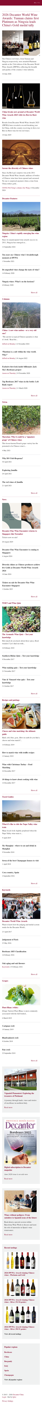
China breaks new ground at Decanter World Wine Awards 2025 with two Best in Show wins (21, 115)
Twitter (27, 9)
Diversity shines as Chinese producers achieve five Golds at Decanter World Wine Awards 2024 (21, 567)
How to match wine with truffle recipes (18, 752)
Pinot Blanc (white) (10, 1007)
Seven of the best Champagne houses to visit (20, 860)
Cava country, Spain (10, 872)
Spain (6, 1370)
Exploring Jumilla (9, 470)
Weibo (17, 9)
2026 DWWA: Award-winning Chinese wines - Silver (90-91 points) (19, 1328)
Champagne (9, 1375)
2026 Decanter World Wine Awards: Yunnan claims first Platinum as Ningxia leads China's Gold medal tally (20, 20)
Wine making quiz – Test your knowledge (19, 667)
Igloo (14, 1397)
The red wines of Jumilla (12, 482)
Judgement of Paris (10, 939)
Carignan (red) (8, 1026)
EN (35, 3)
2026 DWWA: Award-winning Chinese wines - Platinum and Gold (19, 1274)
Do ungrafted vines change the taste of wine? (20, 269)
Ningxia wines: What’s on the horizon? (18, 281)
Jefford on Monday (9, 344)
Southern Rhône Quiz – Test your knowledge (20, 656)
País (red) (6, 1049)
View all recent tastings (12, 1334)
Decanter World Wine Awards (14, 921)
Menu (3, 3)
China (6, 1357)
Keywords (6, 967)
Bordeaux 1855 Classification (14, 951)
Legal (4, 1397)
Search (7, 3)
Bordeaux (8, 1352)
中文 (38, 3)
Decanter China (21, 3)
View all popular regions (13, 1380)
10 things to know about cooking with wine (20, 779)
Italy (6, 1366)
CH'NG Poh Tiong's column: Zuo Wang (16, 188)
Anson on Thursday (9, 373)
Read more (8, 1107)
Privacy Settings (7, 1401)
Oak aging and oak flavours (13, 963)
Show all (34, 292)
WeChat (22, 9)
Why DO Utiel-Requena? (12, 458)
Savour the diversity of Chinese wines (17, 168)
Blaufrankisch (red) (10, 1038)
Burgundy (8, 1361)
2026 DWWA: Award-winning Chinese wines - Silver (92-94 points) (19, 1301)
